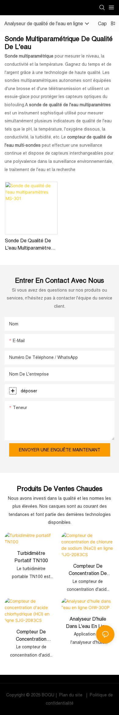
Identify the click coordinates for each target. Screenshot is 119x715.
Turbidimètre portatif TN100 (31, 556)
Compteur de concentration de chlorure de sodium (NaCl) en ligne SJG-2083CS (88, 570)
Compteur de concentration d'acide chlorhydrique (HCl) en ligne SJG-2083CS (31, 636)
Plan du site (71, 694)
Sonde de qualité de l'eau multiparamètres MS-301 (29, 244)
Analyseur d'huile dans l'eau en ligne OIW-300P (88, 623)
